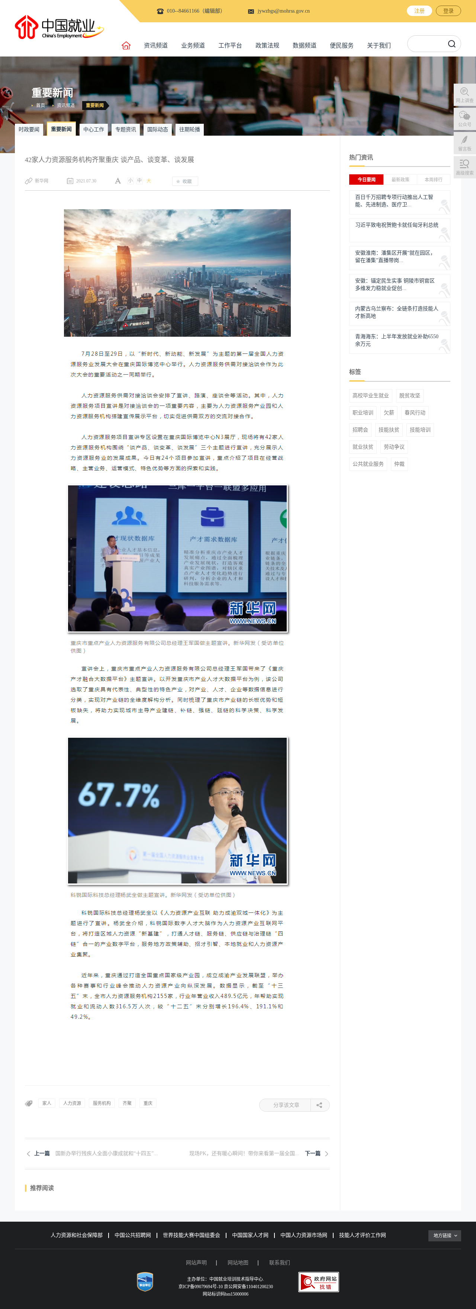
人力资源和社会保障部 (77, 1235)
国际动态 (157, 129)
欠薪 (389, 413)
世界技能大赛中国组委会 (191, 1235)
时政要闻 (29, 129)
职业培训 (363, 413)
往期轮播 (189, 129)
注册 (419, 11)
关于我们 (379, 45)
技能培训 (420, 430)
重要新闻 (95, 105)
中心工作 (93, 129)
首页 (40, 105)
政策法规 (267, 45)
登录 (448, 11)
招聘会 (360, 430)
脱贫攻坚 (409, 395)
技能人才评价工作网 (362, 1235)
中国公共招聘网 (133, 1235)
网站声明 (196, 1263)
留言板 (465, 149)
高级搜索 (465, 173)
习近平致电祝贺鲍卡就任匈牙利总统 (396, 225)
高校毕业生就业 (371, 395)
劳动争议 (394, 447)
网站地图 (238, 1263)
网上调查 (465, 100)
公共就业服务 (368, 464)
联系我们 (279, 1263)
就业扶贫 (363, 447)
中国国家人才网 (250, 1235)
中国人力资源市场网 (303, 1235)
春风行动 (415, 413)
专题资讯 (125, 129)
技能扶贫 (389, 430)
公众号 (465, 124)
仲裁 (399, 464)
